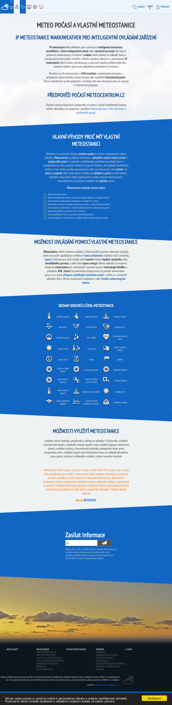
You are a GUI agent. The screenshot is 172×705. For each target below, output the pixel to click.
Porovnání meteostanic (47, 663)
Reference (41, 666)
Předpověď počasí (44, 669)
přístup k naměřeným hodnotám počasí (83, 275)
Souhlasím (154, 698)
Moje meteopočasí (150, 6)
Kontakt (100, 669)
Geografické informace (107, 655)
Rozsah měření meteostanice (50, 660)
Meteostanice (23, 6)
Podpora (35, 6)
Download (101, 652)
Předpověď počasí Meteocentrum (107, 684)
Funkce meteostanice (46, 652)
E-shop (41, 6)
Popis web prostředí (45, 655)
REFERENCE (90, 500)
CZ (11, 1)
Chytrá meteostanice (29, 6)
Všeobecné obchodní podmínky (110, 663)
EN (11, 8)
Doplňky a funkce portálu (48, 657)
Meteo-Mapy (17, 6)
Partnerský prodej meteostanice (104, 659)
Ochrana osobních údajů (108, 666)
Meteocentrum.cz (100, 109)
